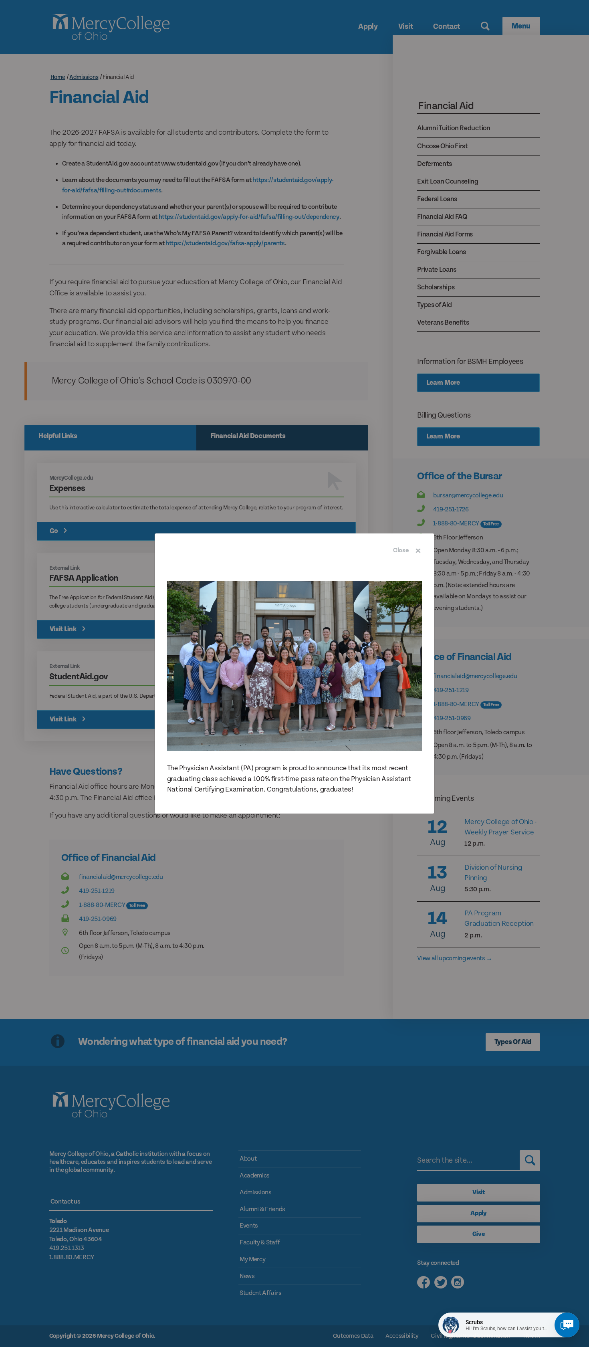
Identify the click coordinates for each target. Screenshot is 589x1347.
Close (400, 550)
